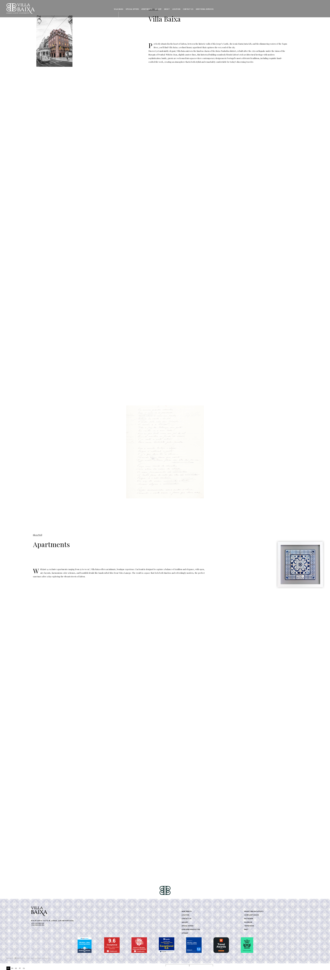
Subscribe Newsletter (191, 929)
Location (176, 9)
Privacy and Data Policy (253, 911)
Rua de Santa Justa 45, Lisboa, (52, 921)
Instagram (248, 919)
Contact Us (188, 9)
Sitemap (185, 933)
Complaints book (251, 915)
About (167, 9)
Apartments (146, 9)
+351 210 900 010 (37, 924)
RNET (246, 929)
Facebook (248, 922)
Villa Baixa (118, 9)
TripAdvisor (249, 926)
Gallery (158, 9)
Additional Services (205, 9)
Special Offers (132, 9)
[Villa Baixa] (20, 8)
